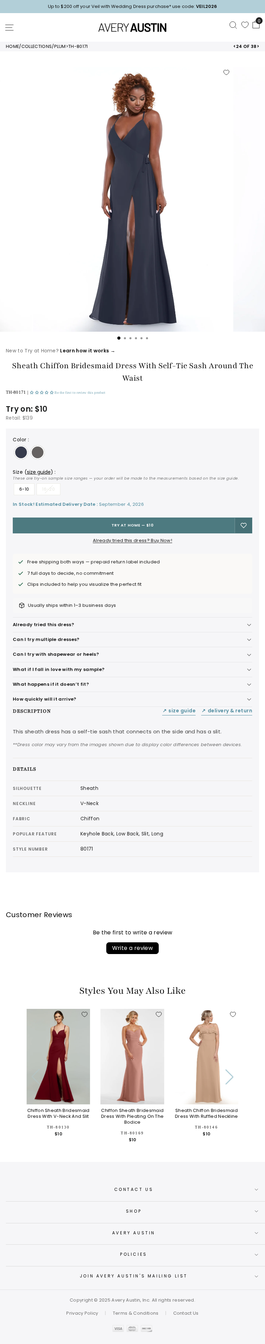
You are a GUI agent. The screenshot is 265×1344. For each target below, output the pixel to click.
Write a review (132, 948)
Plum (60, 46)
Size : (126, 475)
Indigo (21, 452)
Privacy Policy (82, 1313)
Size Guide (179, 710)
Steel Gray (38, 452)
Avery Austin (133, 1233)
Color (21, 439)
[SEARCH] (233, 24)
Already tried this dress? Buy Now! (132, 540)
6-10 (24, 489)
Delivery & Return (226, 710)
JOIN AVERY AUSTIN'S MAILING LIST (134, 1276)
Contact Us (134, 1189)
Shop (133, 1211)
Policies (133, 1254)
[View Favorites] (245, 24)
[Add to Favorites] (226, 72)
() (38, 472)
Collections (36, 46)
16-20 (48, 489)
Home (12, 46)
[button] (42, 392)
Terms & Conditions (136, 1313)
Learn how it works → (87, 350)
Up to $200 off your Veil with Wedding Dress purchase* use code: (132, 6)
